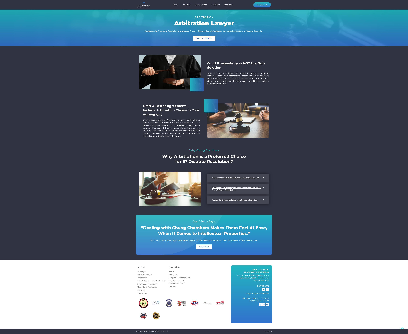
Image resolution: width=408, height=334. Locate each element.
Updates (228, 5)
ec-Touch (215, 5)
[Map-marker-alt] (263, 289)
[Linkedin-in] (263, 304)
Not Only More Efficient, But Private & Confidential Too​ (235, 178)
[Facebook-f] (260, 304)
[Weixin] (267, 304)
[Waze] (267, 289)
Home (175, 5)
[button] (238, 178)
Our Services (201, 5)
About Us (187, 5)
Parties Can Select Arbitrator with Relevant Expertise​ (234, 200)
